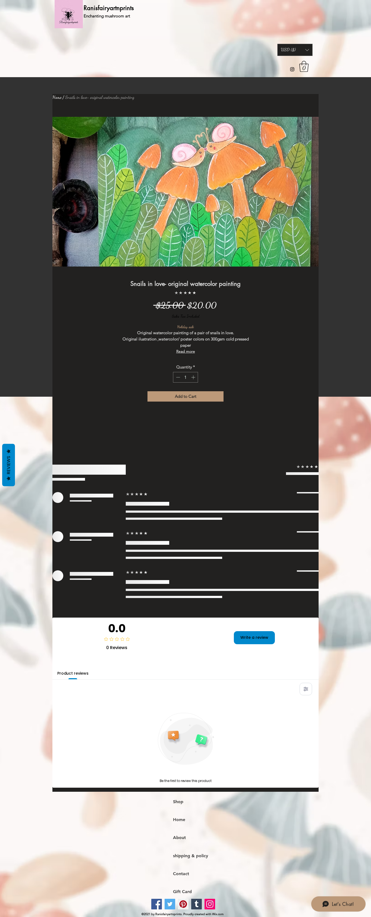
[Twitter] (170, 904)
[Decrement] (177, 377)
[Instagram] (292, 69)
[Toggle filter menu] (306, 689)
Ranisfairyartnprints (109, 8)
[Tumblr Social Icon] (196, 904)
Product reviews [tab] (73, 673)
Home (56, 97)
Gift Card (182, 891)
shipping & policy (190, 855)
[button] (295, 50)
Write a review (254, 637)
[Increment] (193, 377)
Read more (185, 351)
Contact (181, 873)
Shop (178, 801)
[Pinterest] (183, 904)
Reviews (8, 465)
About (179, 837)
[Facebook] (156, 904)
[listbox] (295, 50)
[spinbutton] (185, 377)
